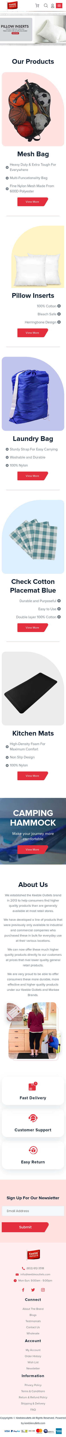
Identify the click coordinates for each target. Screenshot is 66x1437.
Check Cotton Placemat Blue (33, 586)
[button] (33, 29)
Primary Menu (59, 5)
